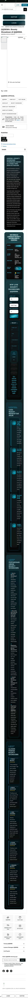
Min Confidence (14, 308)
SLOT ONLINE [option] (22, 99)
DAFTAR (4, 140)
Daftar (25, 5)
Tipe (11, 302)
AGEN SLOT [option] (5, 103)
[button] (8, 58)
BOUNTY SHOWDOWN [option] (16, 103)
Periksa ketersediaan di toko (9, 144)
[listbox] (14, 106)
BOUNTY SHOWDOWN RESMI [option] (9, 113)
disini (18, 120)
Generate (14, 316)
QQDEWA (8, 919)
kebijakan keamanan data (15, 964)
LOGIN (3, 138)
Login (17, 5)
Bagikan (4, 146)
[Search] (25, 9)
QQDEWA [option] (4, 99)
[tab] (14, 149)
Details (4, 149)
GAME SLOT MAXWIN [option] (7, 110)
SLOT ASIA (20, 919)
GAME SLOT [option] (13, 99)
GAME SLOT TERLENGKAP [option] (8, 106)
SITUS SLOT (20, 928)
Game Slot (12, 296)
